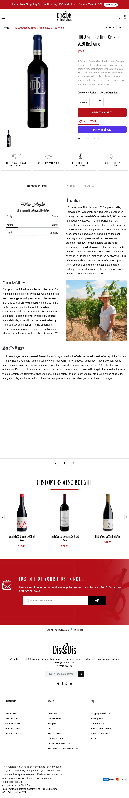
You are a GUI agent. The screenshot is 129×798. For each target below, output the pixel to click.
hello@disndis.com (64, 662)
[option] (37, 81)
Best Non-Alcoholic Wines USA (63, 748)
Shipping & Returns (100, 713)
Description (37, 186)
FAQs (93, 738)
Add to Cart (102, 112)
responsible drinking (28, 778)
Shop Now (111, 5)
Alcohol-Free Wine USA (59, 743)
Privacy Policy (98, 718)
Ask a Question (109, 92)
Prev (111, 27)
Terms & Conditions (100, 733)
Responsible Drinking (101, 728)
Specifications (65, 186)
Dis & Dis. (25, 785)
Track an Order (12, 723)
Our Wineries (54, 718)
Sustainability (54, 733)
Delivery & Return (87, 92)
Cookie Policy (97, 723)
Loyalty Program (56, 738)
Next (121, 27)
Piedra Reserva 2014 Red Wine (107, 537)
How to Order (11, 718)
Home (5, 27)
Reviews (89, 186)
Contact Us (10, 713)
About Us (52, 713)
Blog (50, 728)
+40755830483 (64, 665)
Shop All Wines (12, 728)
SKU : (81, 138)
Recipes (52, 723)
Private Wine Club (14, 733)
